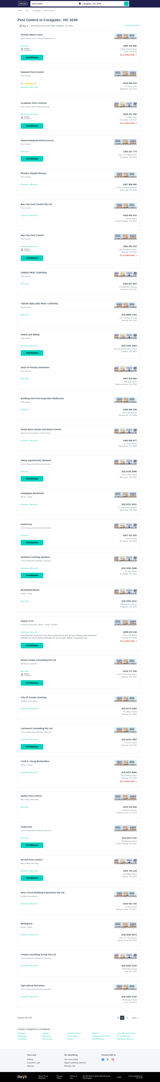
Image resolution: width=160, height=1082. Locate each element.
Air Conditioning (123, 1036)
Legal (119, 1077)
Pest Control (26, 38)
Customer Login (33, 1063)
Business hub (69, 1066)
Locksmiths (22, 1039)
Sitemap (30, 1066)
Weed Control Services (30, 433)
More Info (25, 46)
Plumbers (21, 1033)
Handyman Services (125, 1039)
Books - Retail (26, 497)
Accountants (72, 1036)
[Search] (126, 3)
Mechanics (46, 1036)
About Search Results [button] (132, 25)
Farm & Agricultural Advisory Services (36, 464)
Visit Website (32, 57)
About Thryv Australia (43, 1077)
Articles (30, 1059)
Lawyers (45, 1033)
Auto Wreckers (98, 1039)
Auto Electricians (74, 1033)
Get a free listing (71, 1059)
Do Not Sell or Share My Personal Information (96, 1077)
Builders (95, 1033)
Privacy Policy (59, 1077)
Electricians (22, 1036)
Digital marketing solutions (75, 1063)
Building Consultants (29, 664)
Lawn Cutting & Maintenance (43, 38)
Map (24, 26)
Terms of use (73, 1077)
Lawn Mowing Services (126, 1033)
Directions (25, 87)
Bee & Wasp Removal (41, 107)
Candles (54, 625)
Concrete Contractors (101, 1036)
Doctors (70, 1039)
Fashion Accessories (29, 625)
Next (134, 1018)
